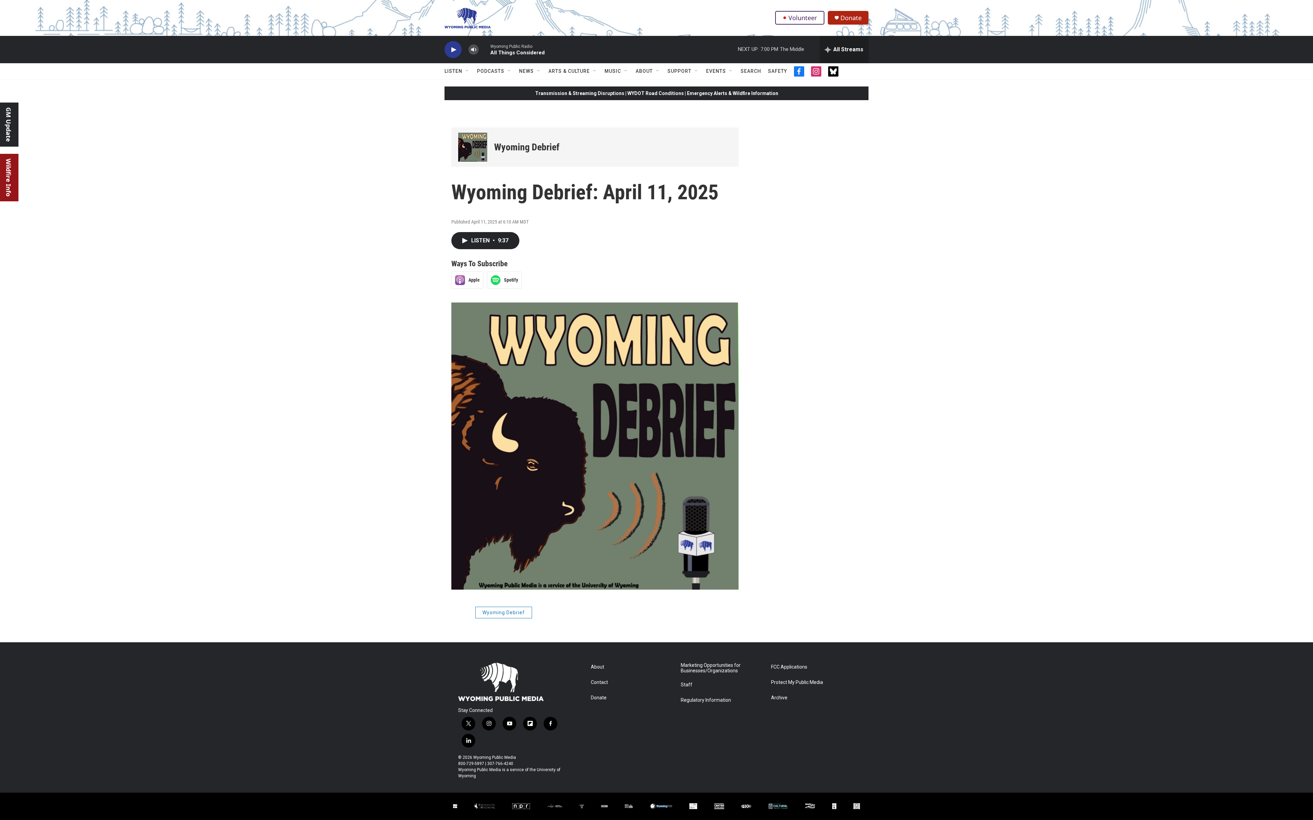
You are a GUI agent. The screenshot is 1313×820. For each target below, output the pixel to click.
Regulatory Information (706, 700)
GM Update (8, 124)
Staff (686, 684)
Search (751, 71)
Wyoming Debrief (526, 147)
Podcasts (490, 71)
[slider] (484, 49)
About (644, 71)
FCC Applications (789, 667)
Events (716, 71)
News (526, 71)
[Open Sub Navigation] (467, 71)
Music (613, 71)
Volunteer (802, 18)
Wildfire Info (8, 178)
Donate (851, 18)
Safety (777, 71)
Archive (779, 697)
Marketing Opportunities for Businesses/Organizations (711, 668)
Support (679, 71)
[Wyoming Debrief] (472, 147)
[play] (453, 50)
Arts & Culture (569, 71)
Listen (453, 71)
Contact (599, 682)
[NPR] (521, 806)
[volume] (473, 49)
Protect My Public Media (797, 682)
